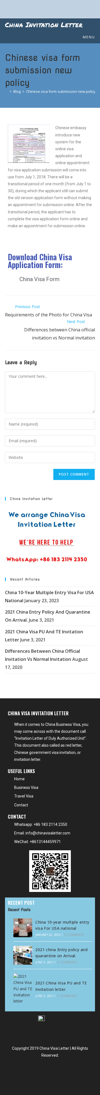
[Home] (6, 91)
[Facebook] (42, 1077)
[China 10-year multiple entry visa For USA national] (22, 927)
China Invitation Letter (43, 24)
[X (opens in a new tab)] (41, 8)
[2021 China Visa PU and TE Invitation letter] (22, 988)
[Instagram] (58, 1077)
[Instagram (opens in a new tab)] (60, 8)
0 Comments (74, 935)
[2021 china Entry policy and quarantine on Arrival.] (22, 955)
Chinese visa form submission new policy (61, 91)
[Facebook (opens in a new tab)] (51, 8)
